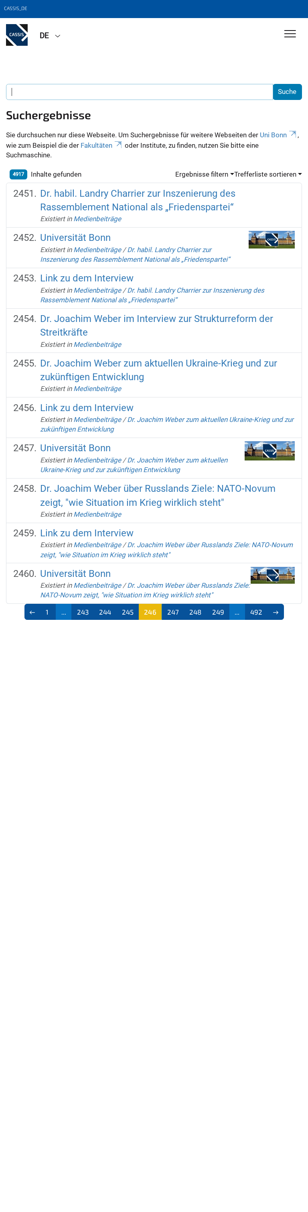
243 (83, 612)
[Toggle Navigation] (290, 34)
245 (128, 612)
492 (256, 612)
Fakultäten (96, 145)
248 (195, 612)
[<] (32, 612)
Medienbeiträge (97, 219)
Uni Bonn (273, 135)
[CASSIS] (17, 35)
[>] (275, 612)
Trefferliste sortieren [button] (265, 174)
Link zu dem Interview (87, 278)
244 (105, 612)
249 (218, 612)
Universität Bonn (75, 237)
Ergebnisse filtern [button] (201, 174)
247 (173, 612)
